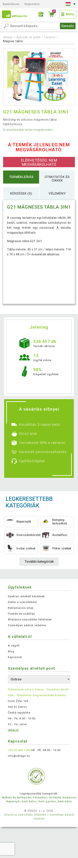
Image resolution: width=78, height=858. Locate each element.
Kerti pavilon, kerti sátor (55, 801)
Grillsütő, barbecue (62, 797)
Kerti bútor (29, 801)
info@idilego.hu (19, 755)
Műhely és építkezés (16, 797)
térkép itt (13, 730)
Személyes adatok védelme (27, 625)
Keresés (67, 26)
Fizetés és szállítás (21, 613)
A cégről (14, 645)
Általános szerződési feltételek (30, 619)
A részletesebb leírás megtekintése (28, 129)
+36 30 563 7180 (19, 750)
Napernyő (12, 801)
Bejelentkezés (11, 4)
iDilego (8, 37)
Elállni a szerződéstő (22, 602)
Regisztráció (32, 4)
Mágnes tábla (13, 41)
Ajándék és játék (28, 37)
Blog (11, 651)
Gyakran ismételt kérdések (26, 596)
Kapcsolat (15, 657)
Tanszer (50, 37)
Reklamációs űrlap (21, 607)
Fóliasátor (40, 797)
